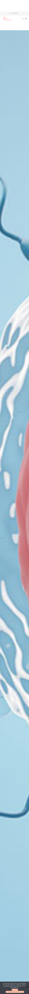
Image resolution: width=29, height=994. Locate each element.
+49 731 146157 (14, 13)
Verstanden (15, 989)
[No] (27, 988)
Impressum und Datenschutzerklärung (15, 991)
